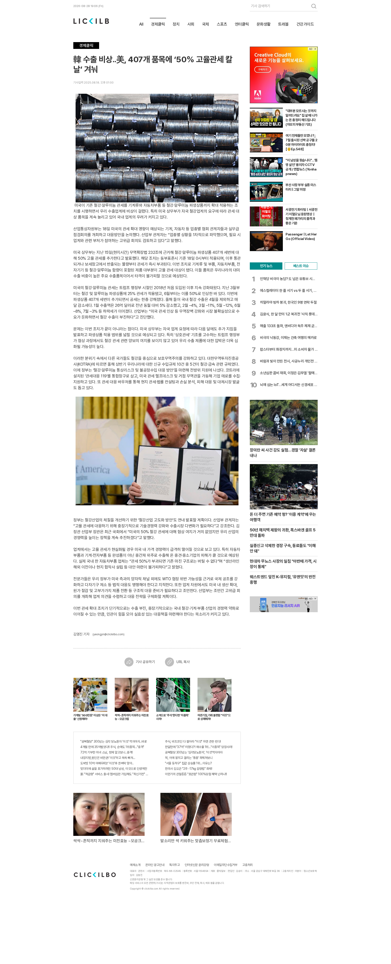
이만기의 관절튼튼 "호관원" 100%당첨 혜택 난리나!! (196, 774)
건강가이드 (305, 24)
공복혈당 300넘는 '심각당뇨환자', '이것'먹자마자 (194, 752)
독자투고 (174, 865)
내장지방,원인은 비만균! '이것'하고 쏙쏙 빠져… (107, 758)
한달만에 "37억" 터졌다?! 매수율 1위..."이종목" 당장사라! (198, 747)
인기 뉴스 (266, 266)
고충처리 (247, 865)
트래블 (283, 24)
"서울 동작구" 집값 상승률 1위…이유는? (188, 763)
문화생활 (263, 24)
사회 (190, 24)
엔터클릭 (242, 24)
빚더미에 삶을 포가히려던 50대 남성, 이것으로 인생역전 (113, 768)
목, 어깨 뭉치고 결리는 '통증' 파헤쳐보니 (188, 758)
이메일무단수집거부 (225, 865)
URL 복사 (183, 662)
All (141, 24)
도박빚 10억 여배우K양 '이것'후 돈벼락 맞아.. (107, 763)
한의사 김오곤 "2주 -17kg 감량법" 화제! (188, 768)
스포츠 (222, 24)
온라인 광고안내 (154, 865)
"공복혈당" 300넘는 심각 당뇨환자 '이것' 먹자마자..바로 (113, 741)
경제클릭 (158, 24)
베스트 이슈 (301, 266)
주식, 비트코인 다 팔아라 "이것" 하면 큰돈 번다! (193, 741)
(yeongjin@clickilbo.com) (108, 634)
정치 (175, 24)
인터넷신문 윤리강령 (197, 865)
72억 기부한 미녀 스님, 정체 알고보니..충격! (106, 752)
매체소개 (135, 865)
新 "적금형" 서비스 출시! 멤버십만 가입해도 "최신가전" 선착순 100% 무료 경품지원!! (114, 774)
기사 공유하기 (145, 662)
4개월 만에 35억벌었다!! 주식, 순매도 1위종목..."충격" (112, 747)
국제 (205, 24)
